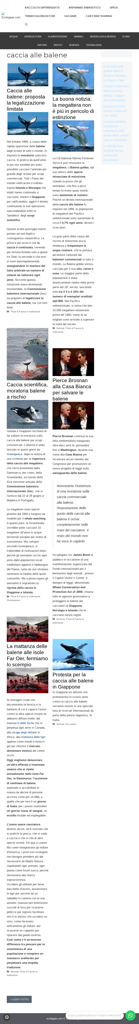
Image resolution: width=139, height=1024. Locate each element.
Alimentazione (57, 36)
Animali (78, 36)
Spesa (114, 8)
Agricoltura (32, 36)
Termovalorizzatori (40, 16)
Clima (126, 36)
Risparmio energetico (85, 8)
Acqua (13, 36)
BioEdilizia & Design (103, 36)
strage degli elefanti (24, 732)
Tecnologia (94, 45)
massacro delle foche (20, 723)
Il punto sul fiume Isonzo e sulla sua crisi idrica (114, 111)
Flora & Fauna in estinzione (25, 311)
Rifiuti (58, 45)
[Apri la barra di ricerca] (26, 24)
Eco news (71, 724)
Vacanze (70, 16)
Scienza (74, 45)
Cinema (60, 619)
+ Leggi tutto (19, 999)
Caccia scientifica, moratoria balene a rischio (27, 391)
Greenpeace (14, 454)
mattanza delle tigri (33, 737)
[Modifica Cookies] (6, 1017)
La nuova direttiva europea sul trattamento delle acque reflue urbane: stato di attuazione (116, 131)
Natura (42, 45)
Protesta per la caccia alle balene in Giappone (73, 681)
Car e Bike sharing (99, 16)
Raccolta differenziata (42, 8)
